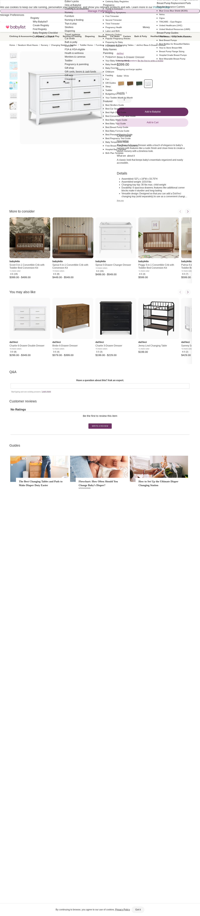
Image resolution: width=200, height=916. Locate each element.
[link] (139, 83)
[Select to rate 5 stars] (102, 420)
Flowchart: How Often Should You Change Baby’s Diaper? (98, 483)
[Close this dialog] (0, 2)
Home (12, 45)
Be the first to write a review (150, 60)
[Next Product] (188, 211)
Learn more (46, 392)
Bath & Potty (140, 36)
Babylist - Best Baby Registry (15, 27)
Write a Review (100, 426)
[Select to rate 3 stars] (99, 420)
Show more (120, 200)
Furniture (100, 45)
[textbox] (100, 386)
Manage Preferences (100, 11)
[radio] (13, 56)
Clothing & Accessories (21, 36)
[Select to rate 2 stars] (98, 420)
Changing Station (59, 45)
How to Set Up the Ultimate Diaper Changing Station (158, 483)
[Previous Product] (180, 211)
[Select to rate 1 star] (97, 420)
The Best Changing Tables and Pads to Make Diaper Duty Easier (41, 483)
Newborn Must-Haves (28, 45)
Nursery (44, 45)
